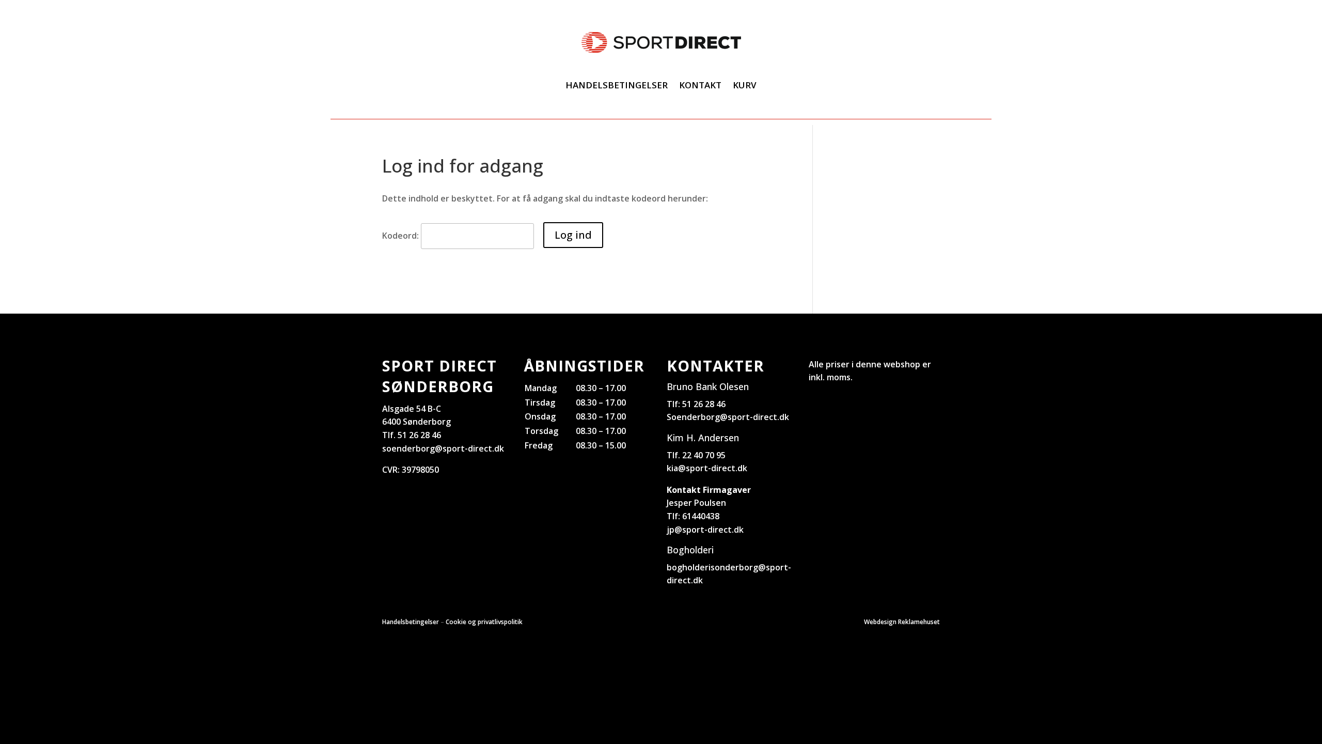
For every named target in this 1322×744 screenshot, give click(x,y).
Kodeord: (401, 235)
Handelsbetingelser (616, 85)
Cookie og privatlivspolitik (484, 621)
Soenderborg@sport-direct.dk (728, 417)
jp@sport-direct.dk (705, 529)
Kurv (745, 85)
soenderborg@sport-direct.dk (443, 448)
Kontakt (700, 85)
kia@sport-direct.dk (707, 468)
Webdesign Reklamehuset (902, 621)
